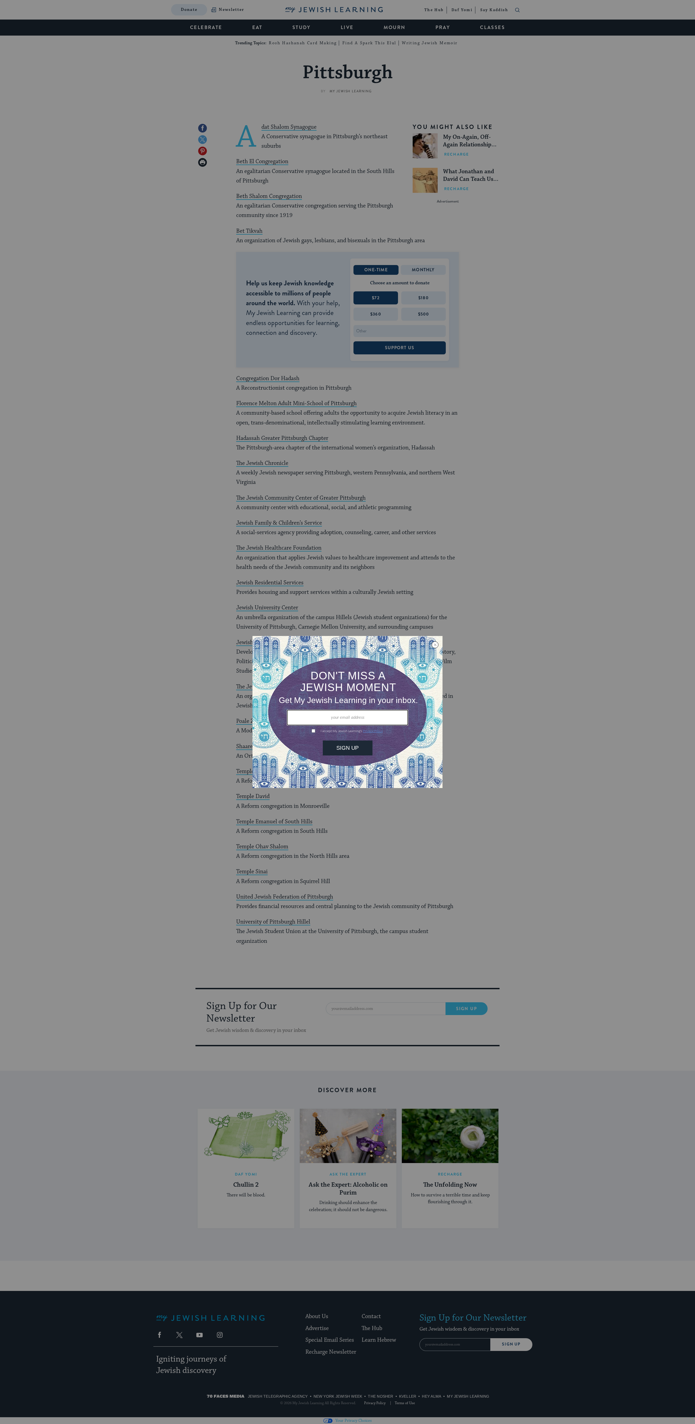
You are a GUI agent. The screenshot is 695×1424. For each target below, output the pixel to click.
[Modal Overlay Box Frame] (347, 712)
